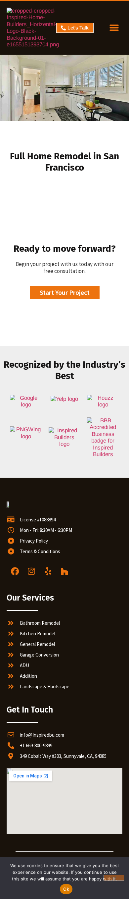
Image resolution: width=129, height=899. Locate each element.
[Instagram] (31, 571)
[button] (114, 28)
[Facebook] (15, 571)
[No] (114, 878)
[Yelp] (48, 571)
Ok (66, 889)
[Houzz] (64, 571)
